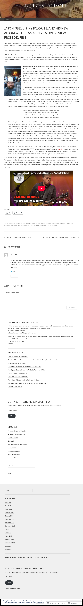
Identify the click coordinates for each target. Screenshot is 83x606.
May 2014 (8, 549)
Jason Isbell (55, 223)
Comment (72, 308)
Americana (31, 223)
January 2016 (9, 516)
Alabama (25, 223)
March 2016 (8, 509)
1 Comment (53, 225)
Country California (13, 438)
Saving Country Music (14, 454)
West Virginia (35, 225)
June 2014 (8, 546)
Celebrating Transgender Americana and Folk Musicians (24, 366)
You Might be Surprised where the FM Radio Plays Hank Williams (27, 370)
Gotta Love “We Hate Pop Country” (18, 376)
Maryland (62, 223)
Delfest (38, 223)
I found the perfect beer (15, 387)
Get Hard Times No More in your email (26, 568)
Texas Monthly (12, 458)
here (47, 83)
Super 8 (59, 149)
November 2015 (9, 522)
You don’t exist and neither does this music (17, 237)
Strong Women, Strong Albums (17, 363)
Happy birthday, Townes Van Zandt (18, 373)
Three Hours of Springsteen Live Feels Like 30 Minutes (24, 380)
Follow (12, 416)
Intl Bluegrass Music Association (17, 444)
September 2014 (10, 543)
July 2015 (8, 529)
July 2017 (8, 506)
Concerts (12, 223)
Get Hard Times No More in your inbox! (29, 402)
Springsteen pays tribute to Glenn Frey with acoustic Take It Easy (27, 383)
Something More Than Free (12, 225)
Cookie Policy (40, 602)
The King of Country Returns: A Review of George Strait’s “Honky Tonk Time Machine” (33, 360)
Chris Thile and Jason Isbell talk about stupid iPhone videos (60, 237)
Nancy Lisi (14, 254)
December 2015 (9, 519)
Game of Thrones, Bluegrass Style (18, 356)
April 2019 (8, 502)
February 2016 (9, 512)
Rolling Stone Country (14, 451)
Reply (14, 276)
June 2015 (8, 533)
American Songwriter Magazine (17, 431)
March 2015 (8, 536)
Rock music (69, 223)
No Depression (12, 448)
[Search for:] (77, 19)
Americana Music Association (16, 434)
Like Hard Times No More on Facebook (26, 557)
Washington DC (25, 225)
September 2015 (10, 526)
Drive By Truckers (45, 223)
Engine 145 (11, 441)
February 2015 (9, 539)
